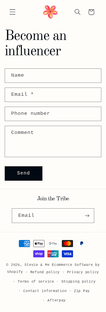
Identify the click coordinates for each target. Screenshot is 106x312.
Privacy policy (83, 272)
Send (23, 173)
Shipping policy (78, 282)
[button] (12, 12)
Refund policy (45, 272)
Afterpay (56, 300)
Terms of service (36, 282)
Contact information (45, 291)
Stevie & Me (36, 265)
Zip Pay (82, 291)
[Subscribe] (87, 215)
